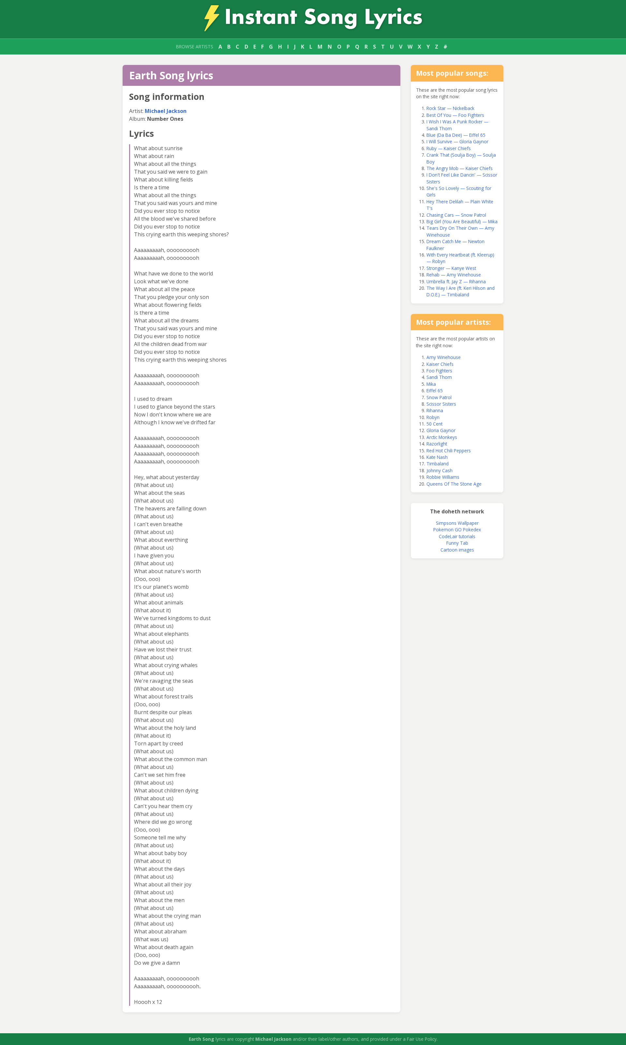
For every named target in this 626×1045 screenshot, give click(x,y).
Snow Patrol (439, 397)
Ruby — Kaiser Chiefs (448, 148)
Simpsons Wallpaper (457, 523)
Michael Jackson (165, 111)
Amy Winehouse (443, 357)
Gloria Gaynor (440, 430)
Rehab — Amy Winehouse (453, 275)
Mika (431, 384)
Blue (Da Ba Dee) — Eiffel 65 (455, 135)
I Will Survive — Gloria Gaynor (457, 141)
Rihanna (434, 410)
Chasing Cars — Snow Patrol (456, 215)
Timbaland (437, 463)
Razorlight (436, 444)
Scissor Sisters (441, 404)
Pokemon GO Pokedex (457, 529)
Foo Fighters (439, 370)
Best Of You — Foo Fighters (455, 115)
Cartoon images (457, 550)
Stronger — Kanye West (451, 268)
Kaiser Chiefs (440, 364)
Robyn (433, 417)
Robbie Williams (442, 477)
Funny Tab (457, 543)
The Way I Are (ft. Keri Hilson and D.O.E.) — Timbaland (460, 291)
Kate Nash (437, 457)
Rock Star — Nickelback (450, 108)
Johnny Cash (439, 470)
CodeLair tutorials (457, 536)
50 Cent (434, 424)
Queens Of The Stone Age (454, 484)
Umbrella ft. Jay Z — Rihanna (456, 281)
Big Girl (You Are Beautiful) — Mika (462, 221)
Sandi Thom (439, 377)
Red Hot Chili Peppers (448, 450)
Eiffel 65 (434, 390)
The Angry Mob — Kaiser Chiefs (459, 168)
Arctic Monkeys (441, 437)
